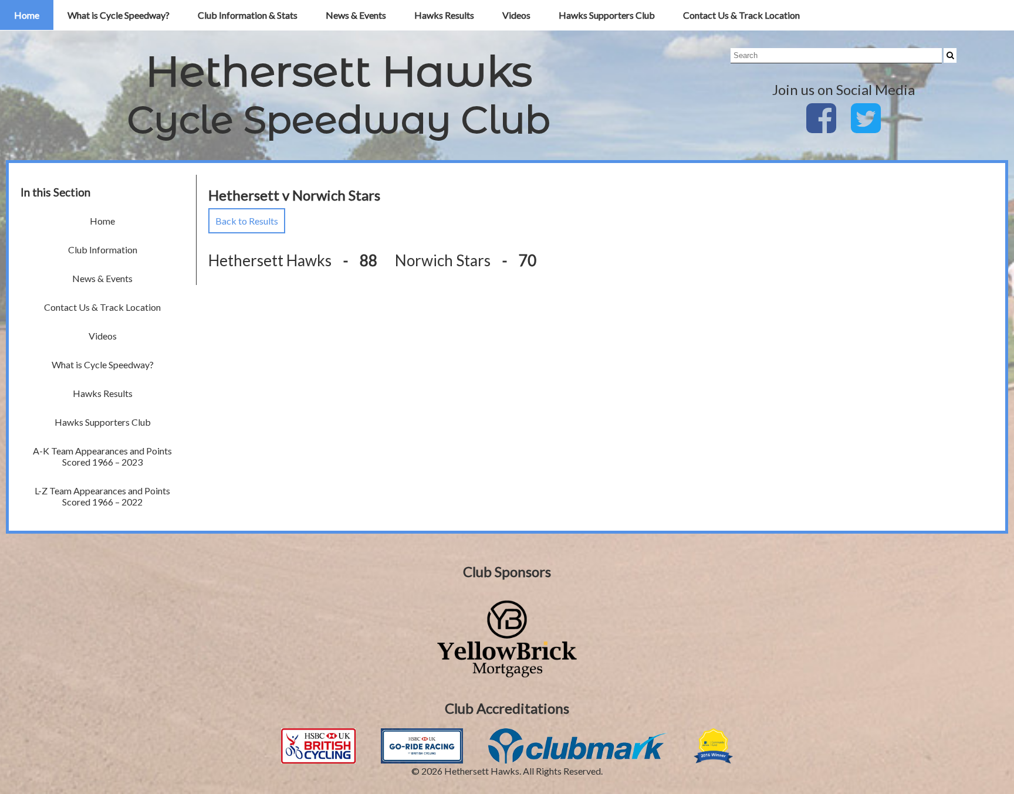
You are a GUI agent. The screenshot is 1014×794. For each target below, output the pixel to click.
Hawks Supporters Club (607, 15)
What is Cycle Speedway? (118, 15)
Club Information (102, 249)
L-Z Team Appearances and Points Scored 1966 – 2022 (102, 496)
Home (26, 15)
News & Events (356, 15)
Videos (516, 15)
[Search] (950, 55)
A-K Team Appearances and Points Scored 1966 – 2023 (102, 456)
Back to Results (246, 220)
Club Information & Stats (248, 15)
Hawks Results (444, 15)
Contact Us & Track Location (741, 15)
